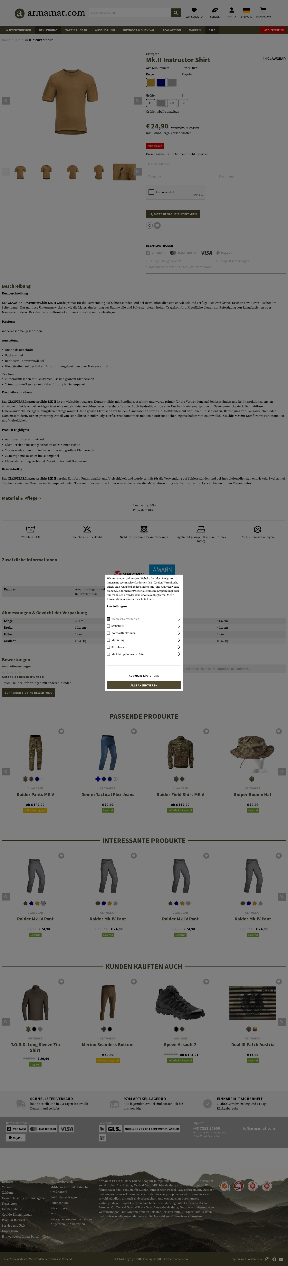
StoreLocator (119, 647)
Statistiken (117, 626)
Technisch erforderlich (125, 619)
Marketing (117, 640)
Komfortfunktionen (123, 633)
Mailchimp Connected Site (127, 654)
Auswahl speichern (144, 676)
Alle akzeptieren (144, 685)
